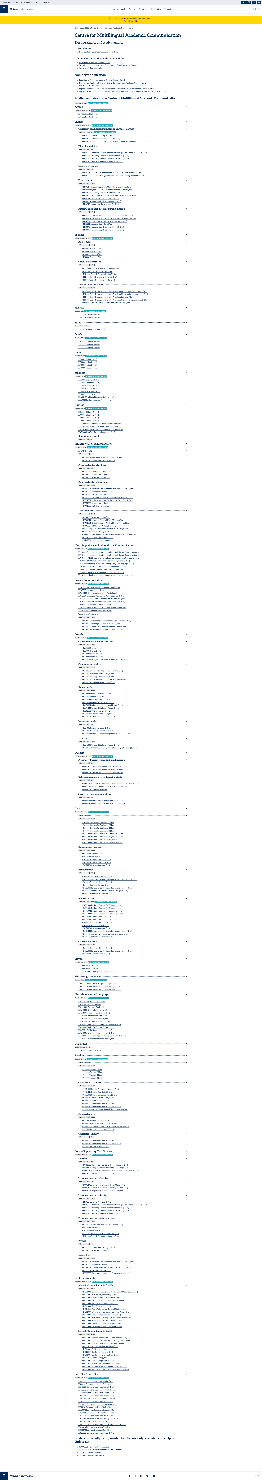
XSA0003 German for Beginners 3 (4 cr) (98, 828)
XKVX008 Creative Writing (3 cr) (95, 532)
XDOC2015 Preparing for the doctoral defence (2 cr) (103, 1363)
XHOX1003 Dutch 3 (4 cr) (89, 347)
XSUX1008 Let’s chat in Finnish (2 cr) (93, 1019)
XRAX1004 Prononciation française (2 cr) (98, 682)
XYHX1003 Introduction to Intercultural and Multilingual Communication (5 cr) (110, 555)
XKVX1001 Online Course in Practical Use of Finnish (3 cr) (105, 523)
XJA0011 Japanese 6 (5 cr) (89, 394)
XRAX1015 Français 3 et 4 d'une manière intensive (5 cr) (105, 659)
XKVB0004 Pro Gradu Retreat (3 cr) (96, 494)
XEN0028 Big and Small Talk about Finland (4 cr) (101, 201)
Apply (115, 9)
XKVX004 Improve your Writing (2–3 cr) (98, 460)
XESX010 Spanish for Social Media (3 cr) (98, 280)
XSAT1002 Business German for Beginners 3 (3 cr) (102, 839)
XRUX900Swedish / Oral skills (91, 1455)
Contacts (168, 9)
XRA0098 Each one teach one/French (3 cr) (96, 1396)
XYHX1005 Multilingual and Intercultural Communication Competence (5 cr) (109, 558)
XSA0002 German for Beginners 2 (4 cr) (98, 825)
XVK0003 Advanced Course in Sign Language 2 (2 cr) (99, 989)
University (143, 9)
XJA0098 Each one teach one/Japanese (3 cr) (96, 1410)
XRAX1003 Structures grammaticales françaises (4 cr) (104, 679)
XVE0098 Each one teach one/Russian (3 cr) (96, 1421)
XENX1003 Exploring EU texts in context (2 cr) (101, 193)
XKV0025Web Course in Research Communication (100, 1450)
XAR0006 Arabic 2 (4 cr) (88, 117)
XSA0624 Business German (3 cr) (95, 885)
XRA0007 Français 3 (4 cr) (92, 654)
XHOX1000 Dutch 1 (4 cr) (89, 341)
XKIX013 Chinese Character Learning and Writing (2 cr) (100, 429)
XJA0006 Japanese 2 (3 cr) (89, 383)
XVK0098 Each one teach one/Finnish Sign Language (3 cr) (102, 1424)
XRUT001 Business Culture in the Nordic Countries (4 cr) (105, 786)
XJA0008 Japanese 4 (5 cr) (89, 388)
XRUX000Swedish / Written (91, 1453)
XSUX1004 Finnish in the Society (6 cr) (94, 1013)
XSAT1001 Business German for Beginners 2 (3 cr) (102, 837)
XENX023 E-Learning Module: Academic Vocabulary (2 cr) (105, 156)
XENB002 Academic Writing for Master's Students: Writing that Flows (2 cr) (113, 176)
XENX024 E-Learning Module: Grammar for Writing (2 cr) (105, 158)
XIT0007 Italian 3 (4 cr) (87, 365)
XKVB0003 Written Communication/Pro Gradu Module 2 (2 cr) (107, 497)
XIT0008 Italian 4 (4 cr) (87, 368)
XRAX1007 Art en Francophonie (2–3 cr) (98, 717)
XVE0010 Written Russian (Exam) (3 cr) (98, 1098)
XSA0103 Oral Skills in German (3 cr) (97, 876)
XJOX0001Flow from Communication (94, 1447)
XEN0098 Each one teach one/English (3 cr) (96, 1387)
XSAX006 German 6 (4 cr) (92, 856)
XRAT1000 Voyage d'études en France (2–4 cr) (101, 708)
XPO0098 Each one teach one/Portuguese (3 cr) (98, 1419)
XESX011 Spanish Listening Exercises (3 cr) (99, 277)
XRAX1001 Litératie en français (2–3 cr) (98, 674)
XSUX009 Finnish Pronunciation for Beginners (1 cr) (99, 1024)
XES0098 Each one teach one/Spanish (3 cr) (96, 1430)
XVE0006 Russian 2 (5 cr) (92, 1072)
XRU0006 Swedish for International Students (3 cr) (102, 801)
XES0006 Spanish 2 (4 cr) (92, 251)
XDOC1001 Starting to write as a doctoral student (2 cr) (104, 1366)
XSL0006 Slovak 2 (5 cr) (88, 969)
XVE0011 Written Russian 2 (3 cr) (95, 1101)
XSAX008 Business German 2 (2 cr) (96, 862)
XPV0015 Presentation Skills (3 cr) (92, 590)
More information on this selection (97, 103)
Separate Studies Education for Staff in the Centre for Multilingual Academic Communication (116, 89)
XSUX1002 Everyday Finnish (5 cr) (92, 1007)
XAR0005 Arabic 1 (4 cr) (88, 114)
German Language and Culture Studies (94, 62)
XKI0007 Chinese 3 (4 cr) (88, 418)
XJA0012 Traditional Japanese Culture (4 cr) (96, 397)
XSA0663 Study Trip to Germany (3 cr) (97, 894)
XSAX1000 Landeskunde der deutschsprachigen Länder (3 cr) (107, 888)
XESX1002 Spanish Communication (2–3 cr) (99, 274)
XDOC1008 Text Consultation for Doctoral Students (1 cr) (105, 1300)
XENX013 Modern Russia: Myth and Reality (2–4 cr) (103, 204)
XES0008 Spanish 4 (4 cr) (92, 257)
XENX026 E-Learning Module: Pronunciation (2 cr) (102, 161)
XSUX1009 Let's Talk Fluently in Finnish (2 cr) (96, 1021)
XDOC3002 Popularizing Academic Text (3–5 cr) (101, 1315)
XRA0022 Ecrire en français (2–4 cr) (96, 694)
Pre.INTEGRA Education (89, 86)
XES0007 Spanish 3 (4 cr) (92, 254)
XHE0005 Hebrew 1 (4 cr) (89, 315)
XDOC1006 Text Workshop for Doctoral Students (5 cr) (104, 1309)
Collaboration (155, 9)
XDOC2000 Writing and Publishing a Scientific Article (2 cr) (106, 1312)
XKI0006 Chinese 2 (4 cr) (88, 415)
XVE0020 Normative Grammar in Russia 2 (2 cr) (101, 1106)
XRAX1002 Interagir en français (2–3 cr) (98, 677)
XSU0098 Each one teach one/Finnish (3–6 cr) (97, 1390)
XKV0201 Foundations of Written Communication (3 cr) (104, 457)
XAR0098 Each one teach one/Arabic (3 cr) (95, 1381)
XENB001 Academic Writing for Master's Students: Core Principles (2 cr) (111, 173)
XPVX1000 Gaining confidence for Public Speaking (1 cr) (101, 593)
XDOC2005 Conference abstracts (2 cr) (98, 1349)
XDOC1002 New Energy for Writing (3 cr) (99, 1295)
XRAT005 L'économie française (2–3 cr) (98, 702)
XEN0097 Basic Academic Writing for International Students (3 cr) (109, 218)
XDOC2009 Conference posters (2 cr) (97, 1352)
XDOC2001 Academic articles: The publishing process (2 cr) (106, 1340)
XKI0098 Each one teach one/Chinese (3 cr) (96, 1384)
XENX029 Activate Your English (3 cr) (97, 136)
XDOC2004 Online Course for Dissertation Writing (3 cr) (105, 1323)
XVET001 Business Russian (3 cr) (95, 1121)
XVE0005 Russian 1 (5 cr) (92, 1069)
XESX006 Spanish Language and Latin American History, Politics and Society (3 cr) (115, 300)
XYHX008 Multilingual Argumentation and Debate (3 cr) (101, 572)
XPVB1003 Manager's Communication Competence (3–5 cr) (106, 621)
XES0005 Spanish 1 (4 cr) (92, 248)
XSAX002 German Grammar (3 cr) (96, 865)
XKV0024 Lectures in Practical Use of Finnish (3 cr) (103, 520)
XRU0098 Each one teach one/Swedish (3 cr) (96, 1433)
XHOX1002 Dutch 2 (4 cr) (89, 344)
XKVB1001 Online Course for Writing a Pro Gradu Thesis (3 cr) (107, 500)
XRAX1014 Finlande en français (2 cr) (97, 714)
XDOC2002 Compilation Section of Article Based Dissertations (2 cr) (110, 1292)
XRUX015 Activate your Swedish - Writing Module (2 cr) (105, 769)
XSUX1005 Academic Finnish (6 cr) (92, 1016)
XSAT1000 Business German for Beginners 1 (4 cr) (102, 834)
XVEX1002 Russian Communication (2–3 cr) (99, 1095)
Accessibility (255, 1476)
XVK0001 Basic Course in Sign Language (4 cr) (97, 984)
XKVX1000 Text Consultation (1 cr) (96, 477)
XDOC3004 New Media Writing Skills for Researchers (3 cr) (106, 1318)
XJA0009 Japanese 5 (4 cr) (89, 391)
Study (123, 9)
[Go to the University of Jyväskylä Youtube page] (153, 1476)
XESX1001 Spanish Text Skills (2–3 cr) (97, 271)
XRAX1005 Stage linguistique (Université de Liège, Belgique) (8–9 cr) (110, 748)
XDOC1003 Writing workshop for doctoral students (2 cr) (105, 1369)
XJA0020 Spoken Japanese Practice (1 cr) (95, 400)
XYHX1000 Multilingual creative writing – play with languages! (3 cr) (109, 534)
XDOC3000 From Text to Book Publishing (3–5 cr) (102, 1320)
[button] (131, 106)
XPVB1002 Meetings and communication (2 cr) (101, 624)
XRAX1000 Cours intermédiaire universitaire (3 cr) (102, 671)
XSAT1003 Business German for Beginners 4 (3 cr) (102, 842)
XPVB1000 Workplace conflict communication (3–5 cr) (104, 626)
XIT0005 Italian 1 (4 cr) (87, 359)
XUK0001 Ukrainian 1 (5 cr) (89, 1051)
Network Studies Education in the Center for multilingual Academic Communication (113, 83)
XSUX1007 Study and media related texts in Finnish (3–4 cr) (102, 1036)
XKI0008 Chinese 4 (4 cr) (88, 421)
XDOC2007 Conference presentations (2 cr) (100, 1355)
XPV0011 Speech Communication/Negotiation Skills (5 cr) (102, 607)
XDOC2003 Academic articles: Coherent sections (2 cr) (104, 1338)
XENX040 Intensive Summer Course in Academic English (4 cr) (107, 215)
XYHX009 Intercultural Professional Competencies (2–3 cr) (102, 566)
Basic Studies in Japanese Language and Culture (98, 52)
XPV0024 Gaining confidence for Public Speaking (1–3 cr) (101, 596)
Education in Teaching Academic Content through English (102, 80)
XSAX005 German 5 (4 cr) (92, 854)
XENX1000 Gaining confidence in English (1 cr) (101, 139)
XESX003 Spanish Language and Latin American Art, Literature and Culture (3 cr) (114, 291)
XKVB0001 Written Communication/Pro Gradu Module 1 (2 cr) (107, 489)
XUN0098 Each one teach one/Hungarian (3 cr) (97, 1404)
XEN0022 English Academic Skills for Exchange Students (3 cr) (107, 190)
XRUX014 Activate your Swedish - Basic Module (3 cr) (104, 767)
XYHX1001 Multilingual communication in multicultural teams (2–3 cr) (106, 575)
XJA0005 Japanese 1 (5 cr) (89, 380)
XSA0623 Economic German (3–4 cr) (97, 882)
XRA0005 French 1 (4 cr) (92, 648)
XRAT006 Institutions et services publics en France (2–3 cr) (106, 705)
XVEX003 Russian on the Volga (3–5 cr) (98, 1129)
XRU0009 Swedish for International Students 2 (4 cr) (103, 803)
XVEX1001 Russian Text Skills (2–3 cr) (97, 1092)
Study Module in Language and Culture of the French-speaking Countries (108, 65)
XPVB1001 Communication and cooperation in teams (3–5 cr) (107, 629)
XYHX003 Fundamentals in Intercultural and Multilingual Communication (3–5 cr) (111, 552)
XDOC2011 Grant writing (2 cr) (94, 1358)
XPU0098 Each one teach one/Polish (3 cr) (95, 1416)
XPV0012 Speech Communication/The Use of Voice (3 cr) (101, 599)
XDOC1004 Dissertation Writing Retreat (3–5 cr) (102, 1326)
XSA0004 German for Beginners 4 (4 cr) (98, 831)
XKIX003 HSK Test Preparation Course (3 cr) (96, 432)
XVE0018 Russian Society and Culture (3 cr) (99, 1123)
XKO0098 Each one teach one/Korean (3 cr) (96, 1413)
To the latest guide (131, 21)
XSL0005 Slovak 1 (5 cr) (88, 966)
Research (132, 9)
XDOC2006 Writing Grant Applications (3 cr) (100, 1303)
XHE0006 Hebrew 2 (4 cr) (89, 318)
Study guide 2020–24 (83, 28)
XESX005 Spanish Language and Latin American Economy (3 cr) (107, 297)
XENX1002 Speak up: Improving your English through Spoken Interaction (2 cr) (114, 141)
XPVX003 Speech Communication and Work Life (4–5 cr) (105, 529)
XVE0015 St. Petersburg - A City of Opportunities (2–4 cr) (105, 1126)
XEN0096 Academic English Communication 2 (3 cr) (103, 230)
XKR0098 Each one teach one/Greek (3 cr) (95, 1401)
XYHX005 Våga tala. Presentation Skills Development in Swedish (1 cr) (110, 784)
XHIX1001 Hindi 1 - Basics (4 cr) (91, 329)
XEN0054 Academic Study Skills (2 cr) (97, 224)
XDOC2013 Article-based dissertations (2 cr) (100, 1346)
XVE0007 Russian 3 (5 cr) (92, 1075)
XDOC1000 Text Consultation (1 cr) (96, 1306)
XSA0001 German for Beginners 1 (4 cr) (98, 822)
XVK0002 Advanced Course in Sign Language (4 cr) (99, 986)
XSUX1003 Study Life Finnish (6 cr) (92, 1010)
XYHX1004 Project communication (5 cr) (98, 540)
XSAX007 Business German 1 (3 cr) (96, 859)
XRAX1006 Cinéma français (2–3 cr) (96, 711)
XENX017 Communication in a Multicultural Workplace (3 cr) (107, 187)
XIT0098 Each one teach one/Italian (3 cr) (95, 1407)
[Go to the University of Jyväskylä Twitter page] (147, 1476)
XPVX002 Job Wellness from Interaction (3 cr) (97, 604)
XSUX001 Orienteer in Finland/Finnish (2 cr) (96, 1039)
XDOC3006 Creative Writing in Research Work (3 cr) (103, 1298)
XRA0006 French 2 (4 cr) (92, 651)
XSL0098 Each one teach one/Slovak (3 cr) (95, 1427)
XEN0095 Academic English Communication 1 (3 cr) (103, 227)
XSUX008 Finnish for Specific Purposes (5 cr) (96, 1027)
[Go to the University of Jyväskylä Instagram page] (135, 1476)
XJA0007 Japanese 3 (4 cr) (89, 386)
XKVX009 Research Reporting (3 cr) (96, 472)
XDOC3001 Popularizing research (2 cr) (98, 1361)
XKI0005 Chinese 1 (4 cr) (88, 412)
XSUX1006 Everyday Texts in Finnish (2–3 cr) (96, 1033)
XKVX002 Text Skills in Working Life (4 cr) (99, 526)
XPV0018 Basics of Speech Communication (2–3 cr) (99, 587)
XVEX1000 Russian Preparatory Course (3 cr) (100, 1089)
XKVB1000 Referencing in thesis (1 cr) (97, 474)
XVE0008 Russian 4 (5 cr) (92, 1078)
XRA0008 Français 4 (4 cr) (92, 657)
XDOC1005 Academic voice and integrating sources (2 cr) (105, 1343)
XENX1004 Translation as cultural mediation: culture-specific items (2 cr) (111, 195)
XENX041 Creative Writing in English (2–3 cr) (100, 198)
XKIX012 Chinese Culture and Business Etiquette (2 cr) (100, 426)
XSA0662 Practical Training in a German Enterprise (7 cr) (105, 891)
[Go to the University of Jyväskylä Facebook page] (129, 1476)
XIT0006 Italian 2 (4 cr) (87, 362)
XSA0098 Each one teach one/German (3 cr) (96, 1398)
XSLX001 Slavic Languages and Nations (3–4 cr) (97, 971)
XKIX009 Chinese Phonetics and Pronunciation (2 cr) (99, 423)
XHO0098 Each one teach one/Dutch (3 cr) (96, 1393)
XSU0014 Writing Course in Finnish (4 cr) (95, 1030)
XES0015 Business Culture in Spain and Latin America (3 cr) (106, 303)
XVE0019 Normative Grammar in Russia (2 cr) (100, 1103)
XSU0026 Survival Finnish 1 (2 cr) (91, 1001)
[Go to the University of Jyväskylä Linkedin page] (141, 1476)
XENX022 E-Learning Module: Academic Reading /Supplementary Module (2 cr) (114, 153)
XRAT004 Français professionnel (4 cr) (97, 699)
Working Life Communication (91, 68)
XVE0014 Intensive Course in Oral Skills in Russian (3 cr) (105, 1109)
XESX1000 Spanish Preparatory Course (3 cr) (100, 268)
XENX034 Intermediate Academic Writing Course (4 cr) (104, 221)
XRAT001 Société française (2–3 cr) (96, 697)
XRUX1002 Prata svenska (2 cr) (94, 789)
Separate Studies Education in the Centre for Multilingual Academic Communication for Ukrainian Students (122, 91)
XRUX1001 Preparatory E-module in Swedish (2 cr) (102, 772)
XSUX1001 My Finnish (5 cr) (89, 1004)
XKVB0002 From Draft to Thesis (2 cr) (97, 492)
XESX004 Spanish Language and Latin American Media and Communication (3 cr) (115, 294)
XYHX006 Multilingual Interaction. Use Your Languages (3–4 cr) (104, 561)
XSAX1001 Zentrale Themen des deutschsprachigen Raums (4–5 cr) (109, 879)
